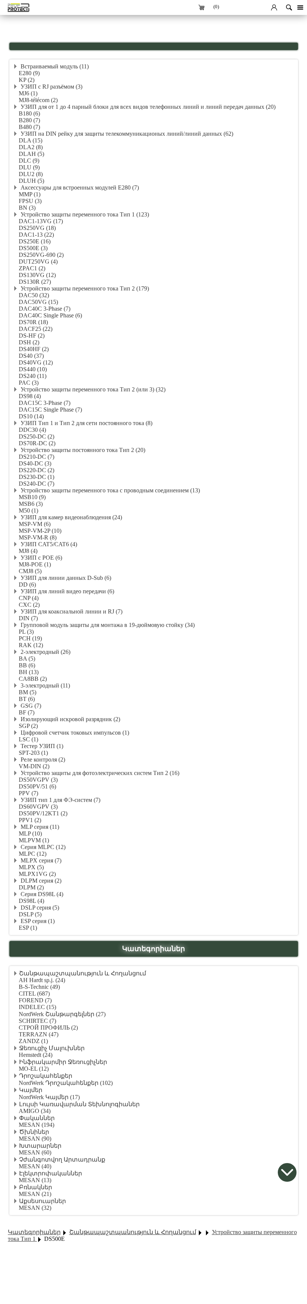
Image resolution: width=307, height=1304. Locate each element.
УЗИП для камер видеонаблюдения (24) (70, 517)
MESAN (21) (35, 1194)
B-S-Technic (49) (39, 987)
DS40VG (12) (36, 362)
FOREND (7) (35, 1000)
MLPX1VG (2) (37, 874)
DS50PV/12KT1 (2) (43, 813)
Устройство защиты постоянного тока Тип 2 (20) (82, 450)
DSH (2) (29, 342)
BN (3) (27, 207)
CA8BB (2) (33, 679)
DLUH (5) (31, 181)
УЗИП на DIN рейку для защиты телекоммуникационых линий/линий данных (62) (126, 133)
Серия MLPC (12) (42, 847)
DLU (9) (29, 167)
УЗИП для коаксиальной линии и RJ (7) (70, 611)
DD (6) (27, 584)
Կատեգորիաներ (34, 1232)
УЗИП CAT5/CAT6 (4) (48, 544)
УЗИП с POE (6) (40, 557)
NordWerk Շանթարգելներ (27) (62, 1014)
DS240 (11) (32, 376)
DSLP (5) (30, 914)
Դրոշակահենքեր (45, 1076)
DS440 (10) (33, 369)
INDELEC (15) (37, 1007)
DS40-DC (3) (35, 463)
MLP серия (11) (39, 827)
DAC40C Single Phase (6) (50, 315)
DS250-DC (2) (36, 436)
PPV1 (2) (30, 820)
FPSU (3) (30, 201)
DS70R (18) (33, 322)
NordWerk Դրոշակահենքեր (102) (66, 1083)
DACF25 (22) (35, 329)
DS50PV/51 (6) (37, 786)
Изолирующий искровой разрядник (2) (69, 719)
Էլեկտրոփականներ (50, 1173)
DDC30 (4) (32, 430)
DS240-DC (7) (36, 483)
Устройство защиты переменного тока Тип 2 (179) (84, 288)
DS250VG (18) (37, 228)
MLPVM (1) (34, 840)
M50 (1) (28, 510)
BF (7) (26, 712)
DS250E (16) (35, 241)
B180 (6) (29, 113)
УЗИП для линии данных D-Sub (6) (65, 578)
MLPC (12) (32, 854)
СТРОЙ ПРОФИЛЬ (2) (48, 1027)
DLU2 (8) (31, 174)
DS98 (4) (30, 396)
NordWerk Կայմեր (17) (49, 1097)
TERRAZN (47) (38, 1034)
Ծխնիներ (34, 1132)
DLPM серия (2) (40, 880)
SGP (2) (28, 726)
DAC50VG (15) (38, 302)
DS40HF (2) (34, 349)
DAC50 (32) (34, 295)
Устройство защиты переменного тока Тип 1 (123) (84, 214)
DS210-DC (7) (36, 456)
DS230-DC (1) (36, 477)
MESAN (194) (36, 1125)
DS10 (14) (31, 416)
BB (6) (27, 665)
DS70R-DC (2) (37, 443)
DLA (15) (30, 140)
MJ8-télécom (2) (38, 100)
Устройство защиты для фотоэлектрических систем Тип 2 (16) (99, 773)
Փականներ (37, 1118)
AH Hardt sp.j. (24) (42, 980)
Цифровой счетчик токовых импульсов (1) (74, 732)
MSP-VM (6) (35, 524)
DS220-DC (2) (36, 470)
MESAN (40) (35, 1166)
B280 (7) (29, 120)
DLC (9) (29, 160)
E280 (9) (29, 73)
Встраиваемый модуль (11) (54, 66)
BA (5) (27, 658)
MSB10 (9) (32, 497)
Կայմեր (30, 1090)
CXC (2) (29, 605)
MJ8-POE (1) (35, 564)
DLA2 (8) (31, 147)
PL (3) (26, 631)
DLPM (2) (31, 887)
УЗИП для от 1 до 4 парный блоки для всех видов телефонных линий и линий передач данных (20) (147, 107)
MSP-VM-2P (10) (40, 531)
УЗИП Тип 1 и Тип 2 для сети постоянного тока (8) (85, 423)
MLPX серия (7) (40, 860)
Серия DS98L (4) (41, 894)
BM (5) (27, 692)
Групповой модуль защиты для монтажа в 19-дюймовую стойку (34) (107, 625)
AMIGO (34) (35, 1111)
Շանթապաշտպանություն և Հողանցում (82, 973)
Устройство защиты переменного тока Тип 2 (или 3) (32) (92, 389)
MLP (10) (30, 833)
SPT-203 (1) (33, 753)
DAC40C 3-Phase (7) (44, 308)
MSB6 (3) (31, 504)
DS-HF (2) (32, 335)
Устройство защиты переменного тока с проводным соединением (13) (109, 490)
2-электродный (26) (44, 652)
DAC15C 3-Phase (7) (44, 403)
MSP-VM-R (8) (38, 537)
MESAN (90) (35, 1138)
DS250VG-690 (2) (41, 255)
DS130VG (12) (37, 275)
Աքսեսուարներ (42, 1201)
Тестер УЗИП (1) (41, 746)
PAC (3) (29, 382)
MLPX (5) (31, 867)
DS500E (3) (33, 248)
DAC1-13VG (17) (41, 221)
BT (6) (27, 699)
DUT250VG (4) (38, 261)
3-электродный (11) (44, 685)
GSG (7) (30, 705)
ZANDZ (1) (33, 1041)
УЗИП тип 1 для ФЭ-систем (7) (59, 800)
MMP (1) (29, 194)
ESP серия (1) (37, 921)
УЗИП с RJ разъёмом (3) (50, 86)
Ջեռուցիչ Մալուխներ (52, 1048)
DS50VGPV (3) (38, 779)
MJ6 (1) (28, 93)
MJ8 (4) (28, 551)
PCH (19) (30, 638)
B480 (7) (29, 127)
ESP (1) (28, 928)
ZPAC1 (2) (32, 268)
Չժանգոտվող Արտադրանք (62, 1159)
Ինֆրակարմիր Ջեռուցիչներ (63, 1062)
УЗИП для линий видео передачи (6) (66, 591)
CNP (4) (29, 598)
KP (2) (26, 80)
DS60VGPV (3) (38, 806)
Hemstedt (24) (35, 1055)
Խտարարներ (40, 1145)
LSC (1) (28, 739)
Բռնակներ (35, 1187)
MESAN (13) (35, 1180)
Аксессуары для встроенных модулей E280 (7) (79, 187)
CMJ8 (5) (30, 571)
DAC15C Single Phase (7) (50, 409)
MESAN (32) (35, 1208)
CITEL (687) (34, 993)
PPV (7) (28, 793)
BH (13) (29, 672)
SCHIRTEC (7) (37, 1021)
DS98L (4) (31, 901)
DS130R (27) (35, 282)
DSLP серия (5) (39, 907)
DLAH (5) (31, 154)
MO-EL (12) (34, 1068)
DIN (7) (28, 618)
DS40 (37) (31, 356)
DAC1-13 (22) (36, 234)
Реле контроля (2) (42, 759)
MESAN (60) (35, 1152)
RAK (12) (31, 645)
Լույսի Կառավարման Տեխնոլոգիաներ (79, 1104)
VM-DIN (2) (34, 766)
